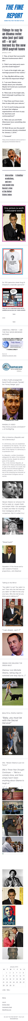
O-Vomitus (19, 175)
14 (3, 979)
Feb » (8, 990)
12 (20, 976)
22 (7, 982)
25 (17, 982)
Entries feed (5, 1004)
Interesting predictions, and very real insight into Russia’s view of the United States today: (8, 185)
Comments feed (7, 1007)
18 (17, 979)
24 (14, 982)
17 (13, 979)
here (14, 314)
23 (10, 982)
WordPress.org (6, 1010)
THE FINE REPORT (14, 11)
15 (7, 979)
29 (7, 985)
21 (3, 982)
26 (20, 982)
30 (10, 985)
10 (13, 976)
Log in (4, 1002)
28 (3, 985)
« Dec (4, 990)
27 (23, 982)
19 (20, 979)
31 (13, 985)
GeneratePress (14, 1018)
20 (24, 979)
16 (10, 979)
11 (16, 976)
